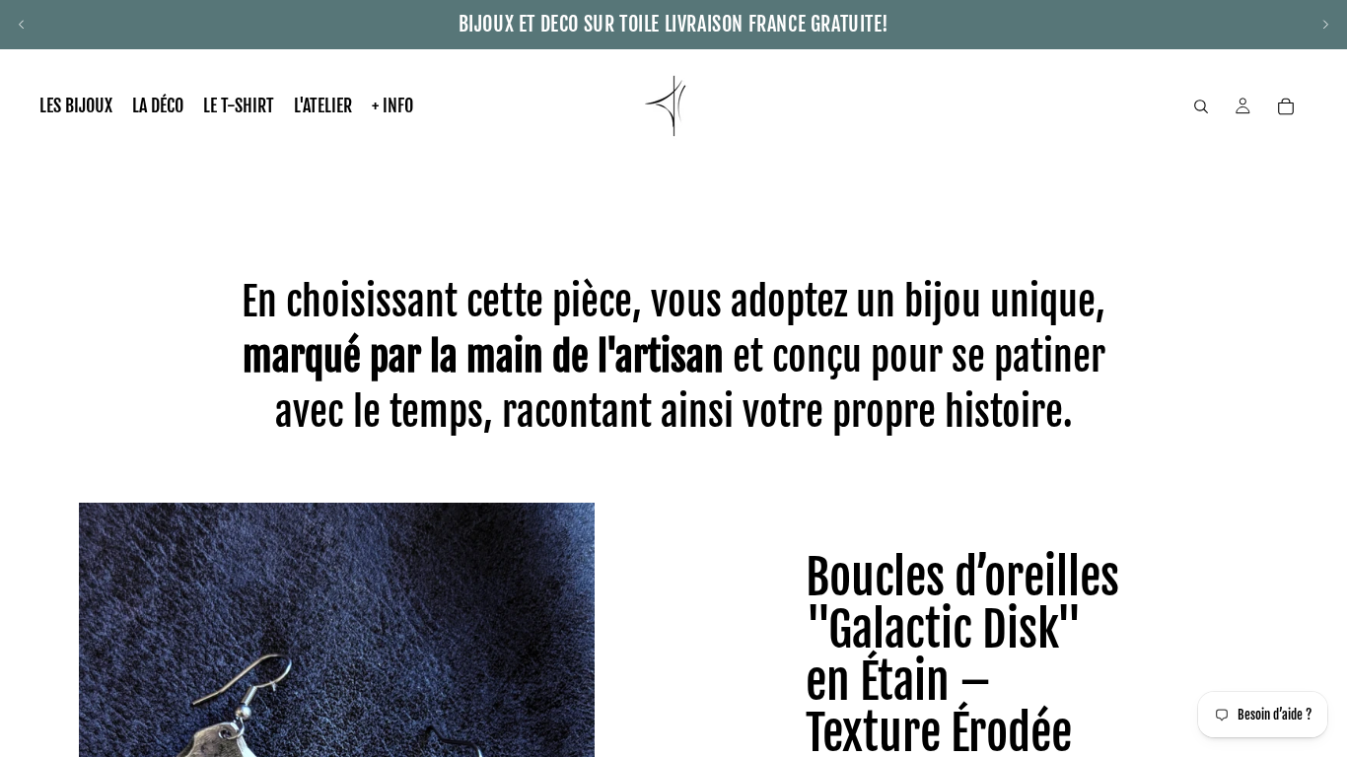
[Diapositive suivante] (1325, 24)
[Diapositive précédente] (21, 24)
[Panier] (1286, 106)
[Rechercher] (1201, 106)
